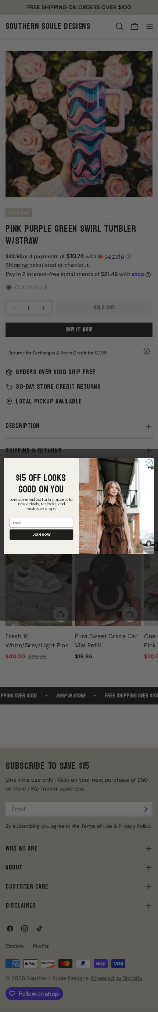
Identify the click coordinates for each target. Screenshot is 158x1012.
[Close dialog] (149, 463)
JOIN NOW (41, 534)
